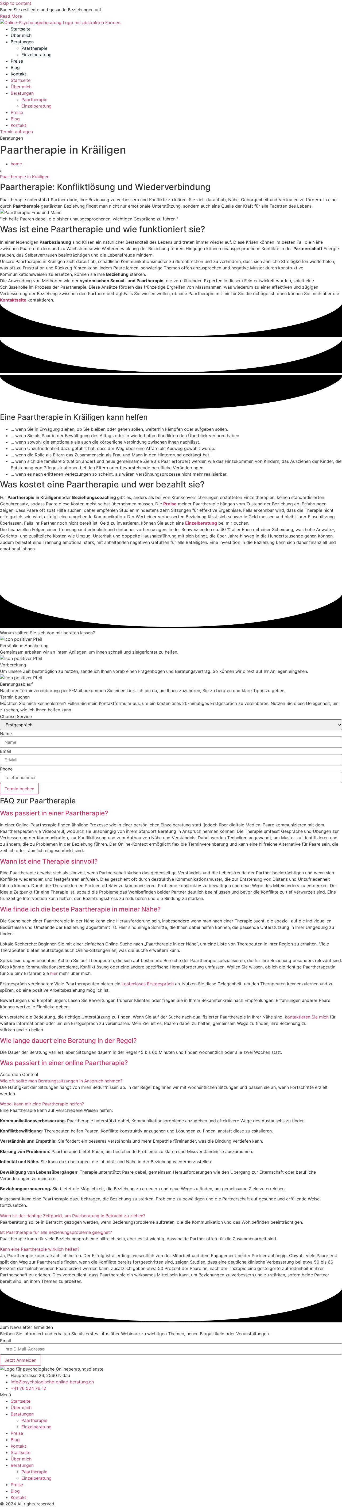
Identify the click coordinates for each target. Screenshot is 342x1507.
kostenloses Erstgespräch (148, 983)
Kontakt (18, 74)
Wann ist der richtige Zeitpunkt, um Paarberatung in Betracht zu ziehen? (72, 1215)
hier (54, 973)
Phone (6, 769)
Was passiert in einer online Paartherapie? (64, 1063)
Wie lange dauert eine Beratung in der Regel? (68, 1040)
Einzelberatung (36, 54)
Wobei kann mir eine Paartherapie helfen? (42, 1104)
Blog (15, 67)
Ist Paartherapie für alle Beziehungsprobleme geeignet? (56, 1232)
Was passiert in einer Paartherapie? (54, 813)
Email (5, 751)
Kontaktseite (14, 300)
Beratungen (22, 41)
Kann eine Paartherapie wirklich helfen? (39, 1249)
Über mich (21, 35)
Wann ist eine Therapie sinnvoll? (49, 861)
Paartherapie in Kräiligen (25, 176)
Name (6, 733)
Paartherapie (34, 48)
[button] (171, 813)
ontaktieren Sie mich (308, 1017)
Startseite (20, 29)
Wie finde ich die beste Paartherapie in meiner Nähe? (80, 909)
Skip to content (15, 3)
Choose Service (16, 716)
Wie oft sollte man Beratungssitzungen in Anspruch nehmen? (61, 1080)
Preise (17, 61)
